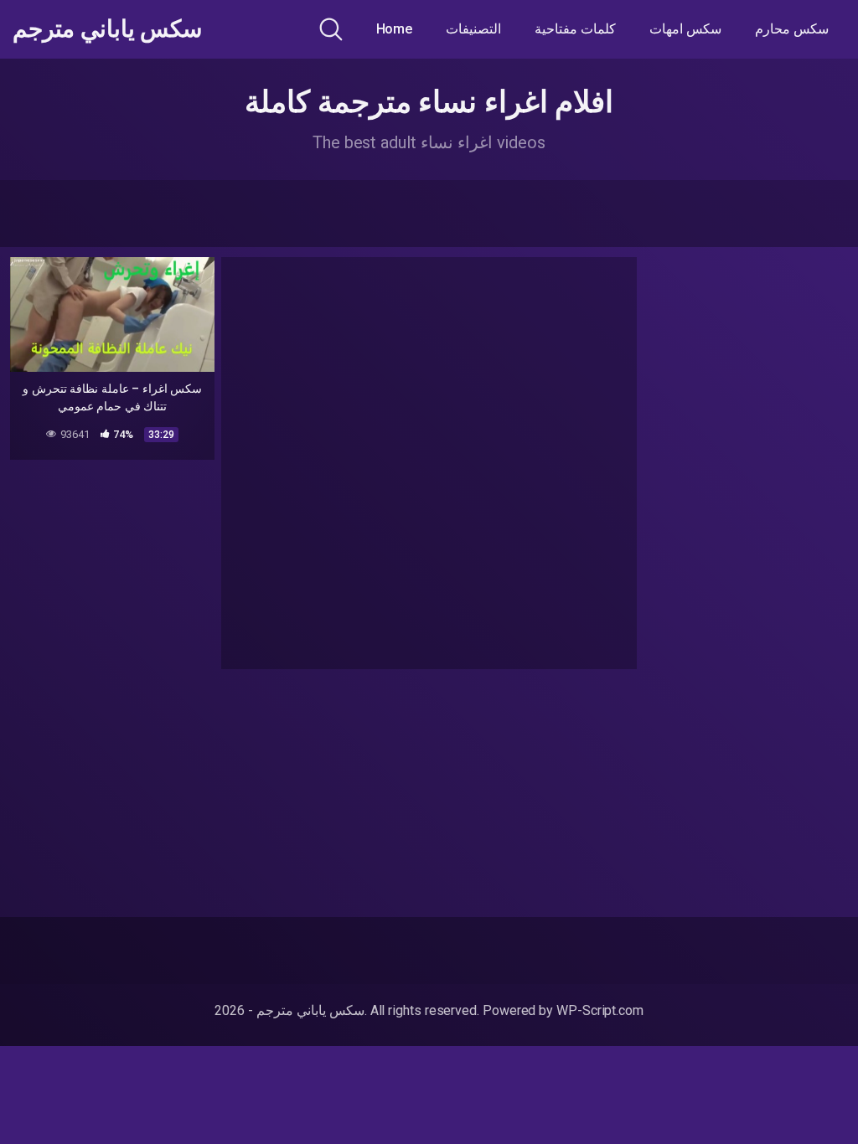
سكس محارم (792, 29)
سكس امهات (685, 29)
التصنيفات (473, 29)
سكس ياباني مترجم (107, 29)
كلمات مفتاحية (575, 29)
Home (394, 29)
